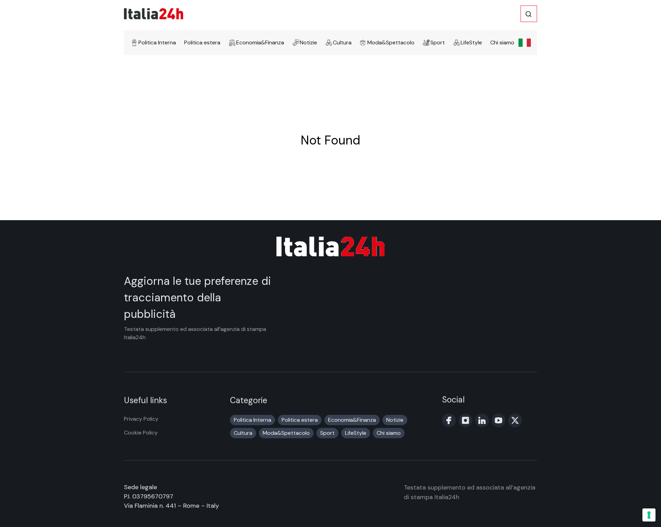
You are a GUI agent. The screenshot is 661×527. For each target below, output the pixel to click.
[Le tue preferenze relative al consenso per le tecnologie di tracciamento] (648, 514)
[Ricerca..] (528, 14)
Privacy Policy (141, 418)
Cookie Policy (141, 432)
